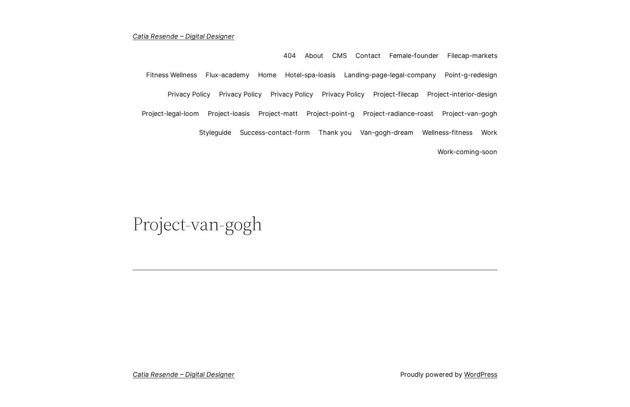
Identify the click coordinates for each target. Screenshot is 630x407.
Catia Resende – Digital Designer (183, 36)
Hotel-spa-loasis (310, 75)
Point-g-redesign (471, 75)
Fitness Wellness (171, 75)
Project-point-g (330, 113)
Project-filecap (396, 94)
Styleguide (215, 132)
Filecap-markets (472, 55)
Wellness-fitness (447, 132)
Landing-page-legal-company (390, 75)
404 (289, 55)
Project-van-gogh (469, 113)
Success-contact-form (275, 132)
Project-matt (278, 113)
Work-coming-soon (467, 152)
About (314, 55)
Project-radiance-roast (398, 113)
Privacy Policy (189, 94)
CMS (339, 55)
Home (267, 75)
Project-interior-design (462, 94)
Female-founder (414, 55)
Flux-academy (227, 75)
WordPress (480, 374)
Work (489, 132)
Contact (368, 55)
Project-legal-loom (170, 113)
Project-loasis (229, 113)
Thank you (335, 132)
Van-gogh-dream (386, 132)
